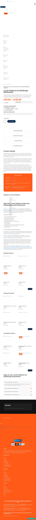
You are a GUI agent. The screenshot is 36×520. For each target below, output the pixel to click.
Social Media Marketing (12, 248)
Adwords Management (7, 463)
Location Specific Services (7, 466)
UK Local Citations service (9, 208)
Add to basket (11, 121)
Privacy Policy (6, 487)
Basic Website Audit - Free (9, 110)
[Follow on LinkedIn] (9, 418)
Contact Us (5, 494)
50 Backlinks (9, 107)
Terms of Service (6, 489)
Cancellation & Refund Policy (8, 490)
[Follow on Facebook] (4, 418)
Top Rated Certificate (7, 428)
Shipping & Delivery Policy (7, 491)
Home (5, 86)
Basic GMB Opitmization (11, 108)
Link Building (15, 247)
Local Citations (14, 86)
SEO (8, 247)
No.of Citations (6, 102)
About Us (5, 448)
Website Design (26, 247)
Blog (4, 493)
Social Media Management (7, 465)
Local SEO (8, 86)
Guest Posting (20, 247)
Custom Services (6, 455)
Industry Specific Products (7, 480)
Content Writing (6, 462)
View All (30, 288)
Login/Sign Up (2, 6)
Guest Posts (5, 459)
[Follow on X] (7, 418)
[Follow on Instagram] (5, 418)
